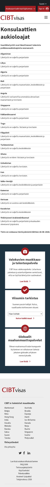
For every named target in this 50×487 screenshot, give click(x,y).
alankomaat (9, 408)
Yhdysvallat (29, 438)
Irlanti (27, 417)
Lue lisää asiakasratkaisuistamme (24, 461)
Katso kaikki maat (24, 318)
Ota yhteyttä (9, 447)
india (6, 420)
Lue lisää (24, 281)
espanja (28, 414)
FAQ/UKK (24, 464)
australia (28, 408)
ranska (7, 429)
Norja (27, 426)
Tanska (7, 438)
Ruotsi (27, 429)
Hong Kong (9, 417)
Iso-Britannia (30, 420)
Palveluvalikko (24, 473)
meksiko (7, 426)
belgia (7, 411)
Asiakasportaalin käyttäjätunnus (19, 8)
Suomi (41, 4)
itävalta (7, 423)
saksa (6, 432)
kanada (28, 423)
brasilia (28, 411)
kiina (6, 414)
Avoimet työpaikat (24, 476)
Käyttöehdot (24, 470)
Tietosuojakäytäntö (24, 467)
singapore (29, 432)
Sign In (41, 8)
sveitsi (27, 435)
